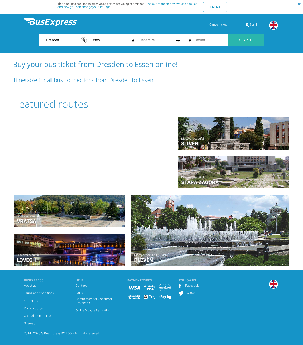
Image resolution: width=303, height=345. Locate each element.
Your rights (31, 300)
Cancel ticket (218, 24)
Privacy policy (33, 308)
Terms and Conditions (39, 293)
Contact (81, 285)
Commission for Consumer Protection (94, 301)
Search (245, 40)
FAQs (79, 293)
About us (30, 285)
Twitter (190, 293)
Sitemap (29, 323)
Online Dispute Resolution (93, 310)
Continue (215, 7)
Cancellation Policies (38, 315)
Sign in (254, 24)
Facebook (192, 285)
